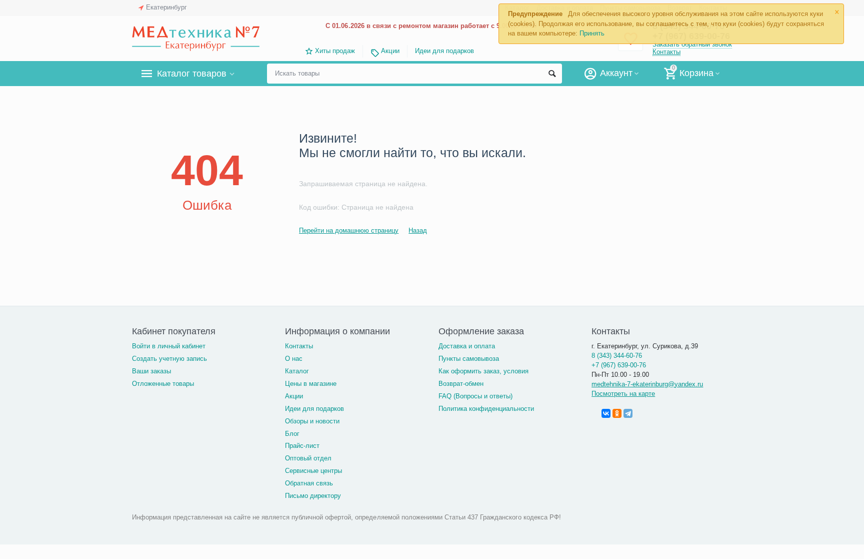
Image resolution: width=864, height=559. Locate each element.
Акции (390, 51)
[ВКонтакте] (606, 413)
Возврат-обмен (461, 383)
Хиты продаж (335, 51)
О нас (293, 358)
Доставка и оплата (466, 346)
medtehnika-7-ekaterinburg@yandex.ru (647, 384)
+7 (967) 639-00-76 (619, 365)
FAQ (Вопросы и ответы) (475, 396)
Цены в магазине (310, 383)
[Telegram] (628, 413)
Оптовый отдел (308, 458)
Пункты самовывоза (468, 358)
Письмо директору (313, 495)
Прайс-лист (302, 445)
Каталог (297, 371)
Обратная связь (309, 483)
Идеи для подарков (444, 51)
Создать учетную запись (169, 358)
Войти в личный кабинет (169, 346)
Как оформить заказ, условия (483, 371)
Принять (592, 33)
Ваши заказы (151, 371)
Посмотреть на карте (623, 393)
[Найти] (552, 74)
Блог (292, 433)
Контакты (666, 52)
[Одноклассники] (617, 413)
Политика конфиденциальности (486, 408)
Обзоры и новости (312, 421)
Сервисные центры (313, 470)
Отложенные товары (163, 383)
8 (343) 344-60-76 (617, 355)
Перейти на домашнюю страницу (348, 230)
